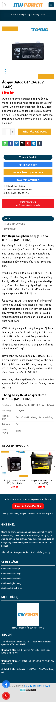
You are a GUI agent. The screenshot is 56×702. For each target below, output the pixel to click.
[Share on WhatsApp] (5, 143)
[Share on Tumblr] (39, 143)
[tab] (28, 218)
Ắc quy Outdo (39, 14)
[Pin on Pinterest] (28, 143)
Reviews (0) (10, 229)
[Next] (54, 472)
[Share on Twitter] (16, 143)
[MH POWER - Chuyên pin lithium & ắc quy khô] (28, 4)
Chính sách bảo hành (11, 578)
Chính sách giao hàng (11, 583)
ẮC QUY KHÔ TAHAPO (28, 180)
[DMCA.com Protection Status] (28, 689)
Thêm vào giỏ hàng (34, 131)
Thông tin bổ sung (14, 224)
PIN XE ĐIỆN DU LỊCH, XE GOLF (28, 172)
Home (13, 14)
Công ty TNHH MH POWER (37, 686)
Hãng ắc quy (24, 14)
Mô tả (7, 219)
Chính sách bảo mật (10, 568)
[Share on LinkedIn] (33, 143)
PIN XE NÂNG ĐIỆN (28, 165)
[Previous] (2, 472)
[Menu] (51, 4)
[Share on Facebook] (10, 143)
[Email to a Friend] (22, 143)
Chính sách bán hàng (11, 573)
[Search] (4, 4)
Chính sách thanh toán (11, 588)
